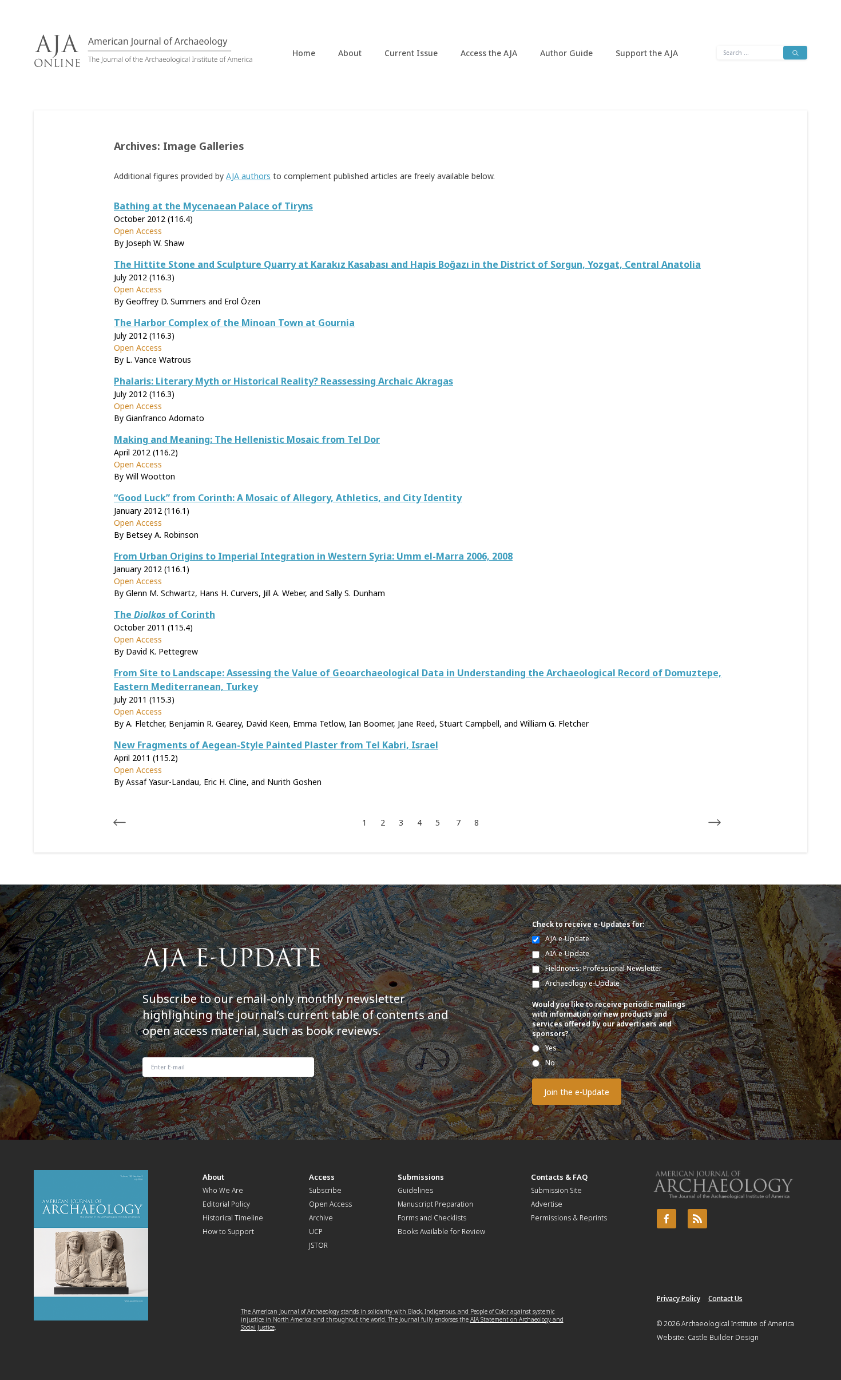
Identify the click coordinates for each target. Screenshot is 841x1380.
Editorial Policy (226, 1204)
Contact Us (725, 1298)
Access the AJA (489, 52)
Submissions (421, 1177)
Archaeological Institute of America (737, 1324)
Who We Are (223, 1190)
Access (322, 1177)
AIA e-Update (567, 953)
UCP (316, 1231)
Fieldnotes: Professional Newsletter (603, 968)
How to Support (228, 1231)
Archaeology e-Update (582, 983)
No (550, 1063)
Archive (321, 1218)
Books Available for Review (441, 1231)
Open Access (330, 1204)
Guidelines (415, 1190)
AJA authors (248, 175)
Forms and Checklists (432, 1218)
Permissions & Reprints (569, 1218)
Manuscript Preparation (435, 1204)
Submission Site (556, 1190)
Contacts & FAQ (559, 1177)
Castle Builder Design (723, 1337)
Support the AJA (647, 52)
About (350, 52)
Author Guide (566, 52)
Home (303, 52)
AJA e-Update (567, 938)
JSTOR (318, 1245)
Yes (551, 1048)
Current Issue (411, 52)
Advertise (546, 1204)
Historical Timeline (233, 1218)
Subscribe (325, 1190)
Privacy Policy (678, 1298)
